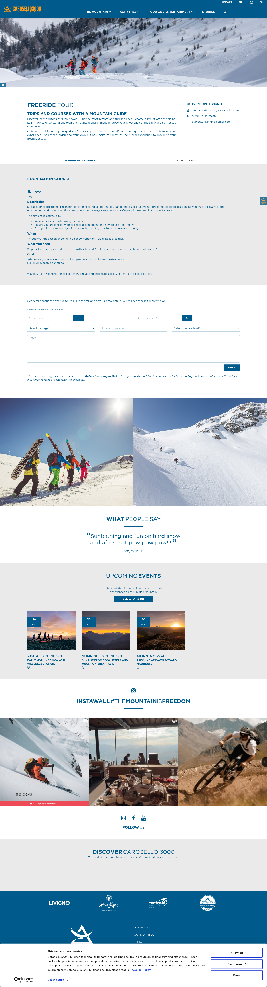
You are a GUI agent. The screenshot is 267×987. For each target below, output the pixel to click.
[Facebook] (133, 819)
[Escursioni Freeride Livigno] (67, 452)
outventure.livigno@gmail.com (211, 122)
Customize (234, 964)
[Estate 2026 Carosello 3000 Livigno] (251, 3)
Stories (208, 12)
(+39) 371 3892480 (204, 116)
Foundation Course (80, 160)
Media (138, 942)
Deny (236, 975)
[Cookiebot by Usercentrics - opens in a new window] (23, 980)
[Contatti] (261, 2)
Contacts (141, 927)
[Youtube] (144, 819)
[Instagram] (123, 819)
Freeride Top (186, 160)
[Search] (225, 11)
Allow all (236, 953)
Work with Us (144, 935)
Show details (56, 979)
